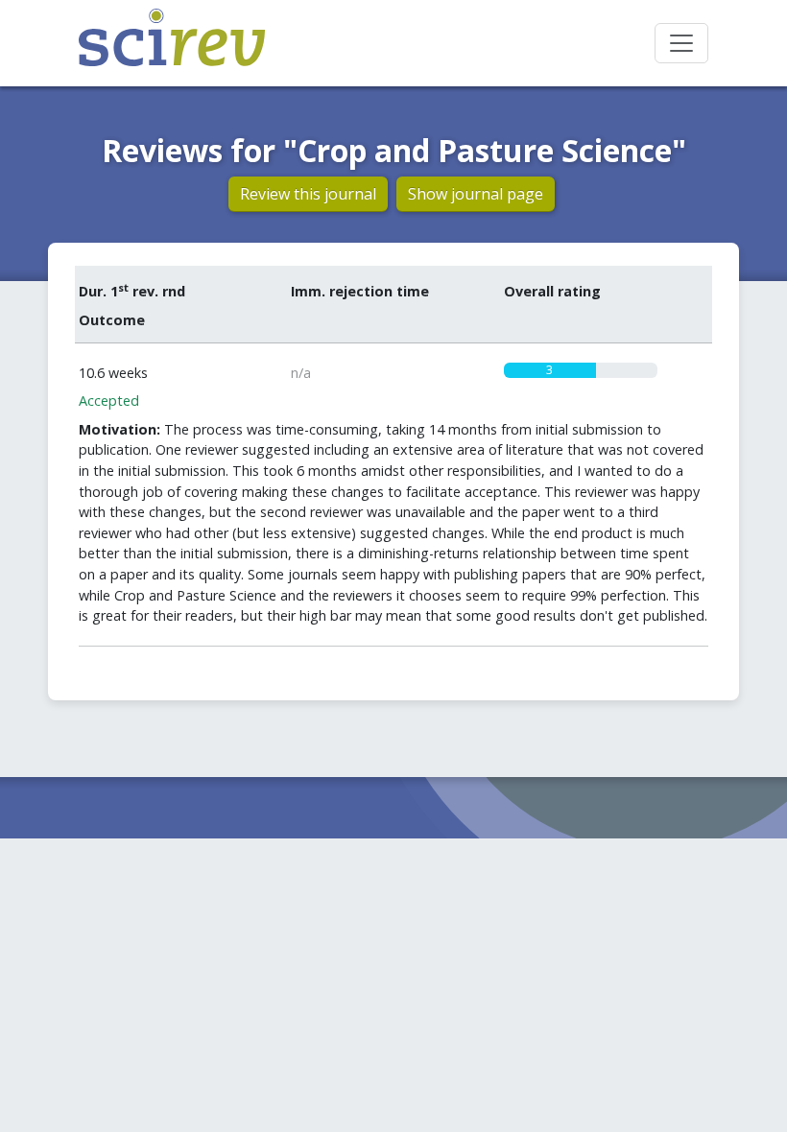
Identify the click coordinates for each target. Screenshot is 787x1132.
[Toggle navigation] (681, 43)
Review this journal (308, 193)
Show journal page (475, 193)
